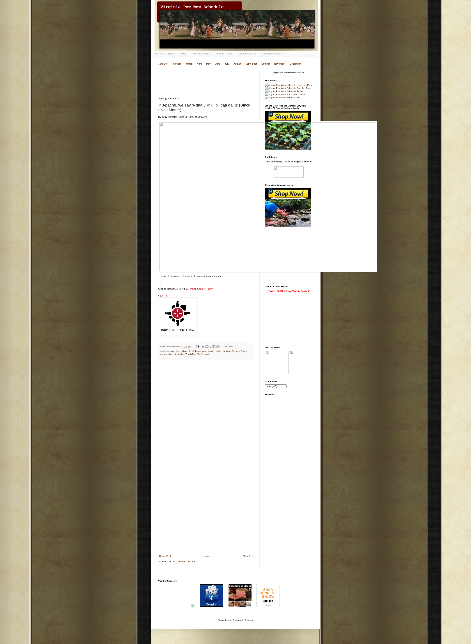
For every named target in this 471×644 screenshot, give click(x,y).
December (295, 64)
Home (207, 556)
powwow (163, 354)
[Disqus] (206, 411)
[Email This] (204, 346)
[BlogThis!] (207, 346)
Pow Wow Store (201, 53)
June (217, 64)
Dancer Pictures (247, 53)
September (251, 64)
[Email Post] (197, 346)
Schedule (172, 354)
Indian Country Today (201, 289)
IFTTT (165, 295)
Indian (198, 351)
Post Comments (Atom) (183, 561)
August (237, 64)
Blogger (249, 620)
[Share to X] (211, 346)
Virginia (181, 354)
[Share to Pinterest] (217, 346)
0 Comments (227, 346)
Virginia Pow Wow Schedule (197, 354)
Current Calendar (165, 53)
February (176, 64)
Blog (183, 53)
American (171, 351)
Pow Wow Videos (272, 53)
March (189, 64)
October (265, 64)
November (279, 64)
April (199, 64)
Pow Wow (226, 351)
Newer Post (165, 556)
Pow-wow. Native (239, 351)
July (227, 64)
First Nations (181, 351)
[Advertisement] (201, 76)
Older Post (247, 556)
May (208, 64)
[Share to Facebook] (214, 346)
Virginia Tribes (224, 53)
